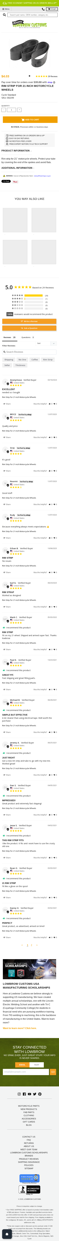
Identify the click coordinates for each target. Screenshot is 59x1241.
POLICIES (28, 1165)
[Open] (7, 1234)
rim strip (48, 359)
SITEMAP (28, 1168)
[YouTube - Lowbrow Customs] (29, 1094)
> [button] (37, 945)
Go (53, 1072)
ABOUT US (29, 1146)
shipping (8, 359)
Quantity (5, 106)
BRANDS (29, 1156)
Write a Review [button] (31, 321)
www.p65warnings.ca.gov (42, 176)
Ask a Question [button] (30, 328)
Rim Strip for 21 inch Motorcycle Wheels (19, 397)
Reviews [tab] (7, 337)
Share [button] (8, 404)
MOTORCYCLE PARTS (28, 1106)
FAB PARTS (28, 1112)
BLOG (29, 1125)
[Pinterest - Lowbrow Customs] (40, 1094)
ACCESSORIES (29, 1119)
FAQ (29, 1140)
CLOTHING (29, 1115)
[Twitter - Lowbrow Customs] (34, 1094)
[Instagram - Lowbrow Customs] (19, 1094)
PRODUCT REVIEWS (29, 1159)
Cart (53, 9)
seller (7, 365)
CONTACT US (28, 1137)
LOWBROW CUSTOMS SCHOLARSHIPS (29, 1152)
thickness (20, 365)
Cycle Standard (8, 95)
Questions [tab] (26, 337)
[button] (50, 404)
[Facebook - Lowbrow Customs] (24, 1094)
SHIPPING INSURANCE (29, 1162)
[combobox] (32, 15)
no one (22, 359)
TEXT (36, 1065)
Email (22, 1065)
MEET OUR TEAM (28, 1149)
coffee (35, 359)
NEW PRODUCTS (29, 1109)
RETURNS (29, 1143)
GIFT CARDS (29, 1122)
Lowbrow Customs (32, 1199)
